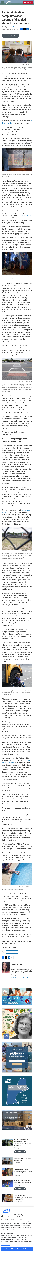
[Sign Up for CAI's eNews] (17, 1057)
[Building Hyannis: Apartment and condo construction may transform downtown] (17, 1120)
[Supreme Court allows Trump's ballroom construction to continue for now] (7, 1198)
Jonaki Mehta (11, 27)
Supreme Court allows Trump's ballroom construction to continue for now (23, 1197)
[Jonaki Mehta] (6, 967)
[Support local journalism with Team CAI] (17, 996)
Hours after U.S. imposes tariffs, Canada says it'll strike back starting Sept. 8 (23, 1171)
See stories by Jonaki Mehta (20, 977)
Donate (28, 2)
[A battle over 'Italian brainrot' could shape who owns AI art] (7, 1183)
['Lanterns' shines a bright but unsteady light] (7, 1161)
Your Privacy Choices (17, 1259)
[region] (17, 1234)
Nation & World (11, 952)
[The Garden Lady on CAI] (17, 1024)
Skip (17, 1254)
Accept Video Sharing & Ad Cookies (17, 1249)
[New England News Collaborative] (17, 1091)
